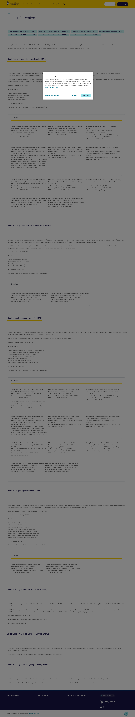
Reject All (74, 95)
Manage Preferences (52, 95)
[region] (68, 85)
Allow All (86, 95)
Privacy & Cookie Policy (52, 87)
